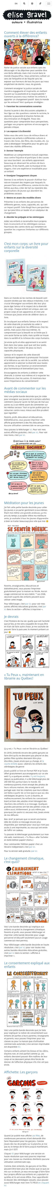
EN (16, 3)
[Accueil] (27, 13)
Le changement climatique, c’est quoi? (24, 860)
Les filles (36, 1135)
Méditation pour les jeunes (24, 503)
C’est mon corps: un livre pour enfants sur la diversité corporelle (26, 247)
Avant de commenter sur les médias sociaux (25, 390)
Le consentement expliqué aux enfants (27, 965)
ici (31, 429)
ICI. (19, 1046)
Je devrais (11, 616)
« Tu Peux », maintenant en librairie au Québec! (24, 676)
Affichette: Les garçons (21, 1072)
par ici (35, 432)
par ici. (34, 851)
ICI (13, 1153)
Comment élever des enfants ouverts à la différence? (25, 34)
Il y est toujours (38, 776)
